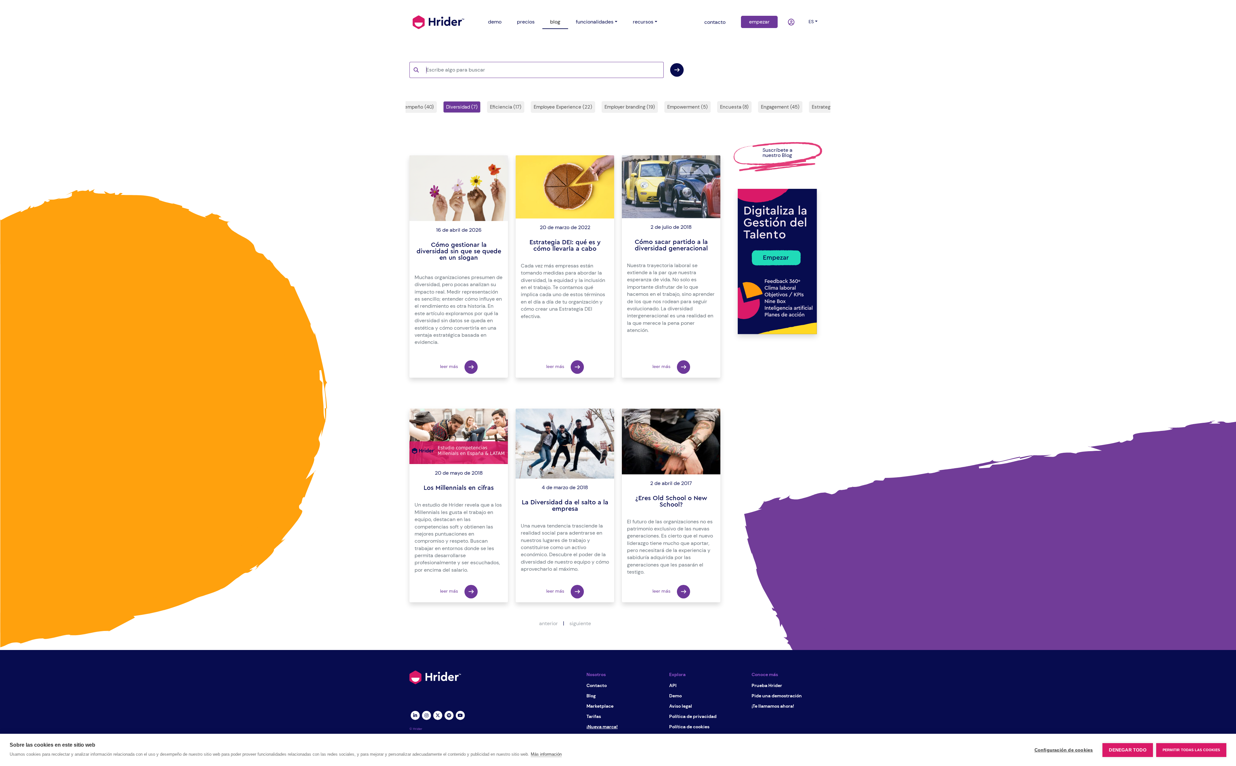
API (673, 685)
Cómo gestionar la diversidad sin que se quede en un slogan (459, 251)
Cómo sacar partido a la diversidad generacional (671, 245)
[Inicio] (438, 21)
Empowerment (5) (687, 107)
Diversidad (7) (462, 107)
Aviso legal (680, 706)
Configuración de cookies (1064, 750)
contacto (715, 22)
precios (526, 21)
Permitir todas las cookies (1191, 750)
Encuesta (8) (734, 107)
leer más (449, 366)
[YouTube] (460, 715)
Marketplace (599, 706)
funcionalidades (594, 21)
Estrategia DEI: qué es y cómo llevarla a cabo (565, 245)
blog (555, 21)
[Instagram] (426, 715)
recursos (643, 21)
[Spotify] (448, 715)
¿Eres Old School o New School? (671, 501)
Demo (675, 696)
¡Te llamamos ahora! (773, 706)
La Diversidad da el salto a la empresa (565, 505)
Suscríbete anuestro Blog (777, 153)
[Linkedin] (415, 715)
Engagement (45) (780, 107)
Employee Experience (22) (563, 107)
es (811, 21)
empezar (759, 21)
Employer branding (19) (629, 107)
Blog (591, 696)
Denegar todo (1127, 750)
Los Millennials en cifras (459, 488)
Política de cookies (689, 727)
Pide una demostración (777, 696)
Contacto (596, 685)
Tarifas (593, 716)
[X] (437, 715)
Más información (546, 754)
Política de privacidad (692, 716)
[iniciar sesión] (791, 22)
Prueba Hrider (767, 685)
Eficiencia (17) (505, 107)
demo (494, 21)
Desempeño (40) (415, 107)
